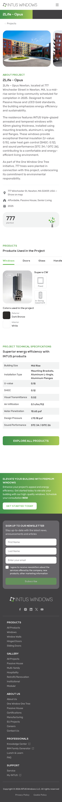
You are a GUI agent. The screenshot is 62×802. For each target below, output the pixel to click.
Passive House (15, 663)
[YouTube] (42, 609)
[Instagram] (25, 609)
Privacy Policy (22, 795)
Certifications (14, 712)
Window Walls (14, 636)
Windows (12, 632)
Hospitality (13, 672)
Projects (11, 23)
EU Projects (13, 721)
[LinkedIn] (31, 609)
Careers (11, 726)
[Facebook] (20, 609)
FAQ (9, 757)
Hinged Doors (14, 641)
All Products (13, 627)
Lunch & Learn (15, 753)
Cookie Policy (40, 795)
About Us (12, 699)
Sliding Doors (14, 645)
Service (11, 770)
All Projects (13, 658)
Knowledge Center (17, 743)
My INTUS (12, 775)
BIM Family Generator (19, 748)
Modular (11, 686)
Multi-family (13, 667)
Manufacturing (15, 717)
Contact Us (13, 730)
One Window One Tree (18, 703)
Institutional (13, 681)
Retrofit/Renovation (18, 677)
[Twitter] (36, 609)
